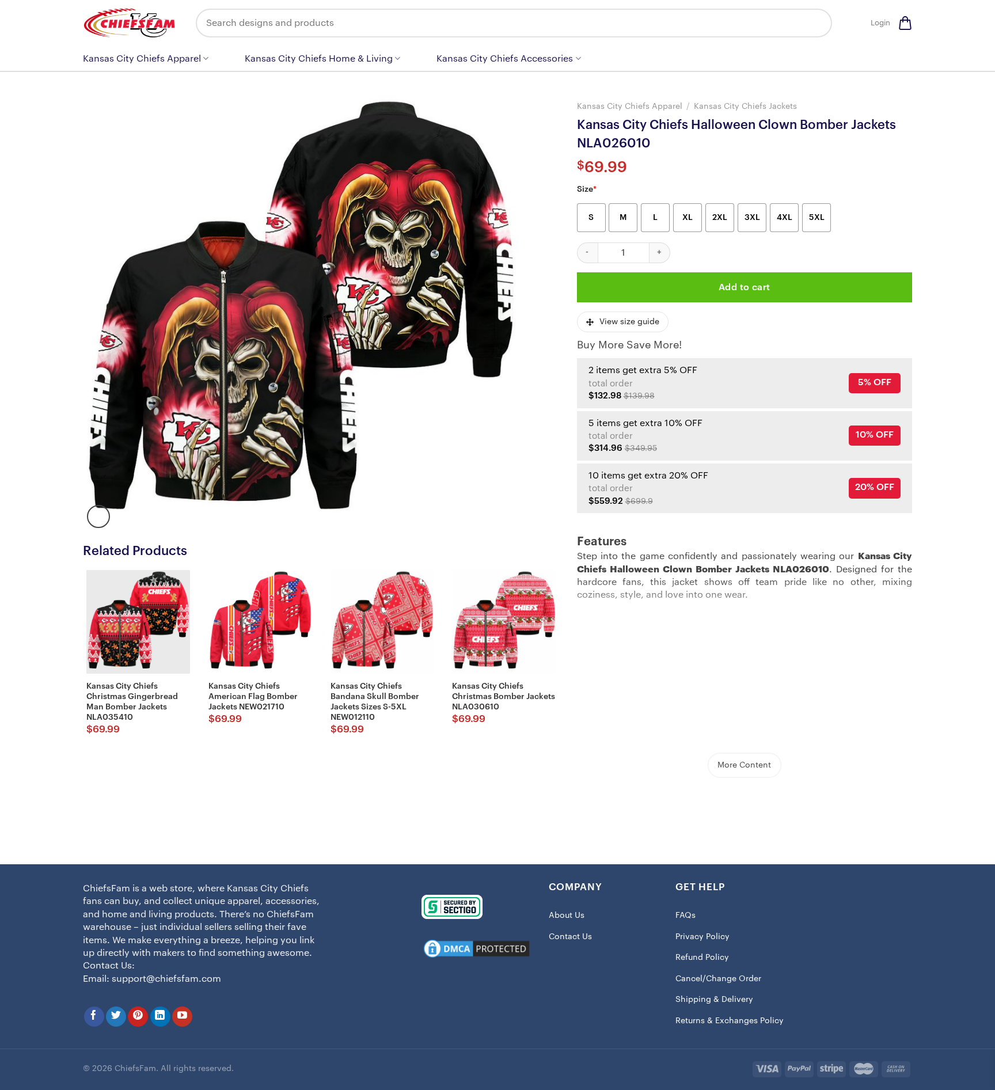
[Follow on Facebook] (94, 1017)
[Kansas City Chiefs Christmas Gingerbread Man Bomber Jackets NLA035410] (138, 622)
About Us (566, 916)
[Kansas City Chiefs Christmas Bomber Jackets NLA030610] (504, 622)
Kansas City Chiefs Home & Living (319, 58)
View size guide (629, 322)
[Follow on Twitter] (116, 1017)
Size (587, 189)
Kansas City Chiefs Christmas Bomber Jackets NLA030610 (503, 696)
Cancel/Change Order (718, 979)
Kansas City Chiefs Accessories (504, 58)
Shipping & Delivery (714, 1000)
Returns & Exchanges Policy (729, 1021)
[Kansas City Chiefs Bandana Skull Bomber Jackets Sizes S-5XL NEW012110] (382, 622)
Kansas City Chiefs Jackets (745, 106)
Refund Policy (702, 958)
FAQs (685, 916)
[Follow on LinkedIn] (160, 1017)
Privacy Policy (702, 937)
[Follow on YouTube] (182, 1017)
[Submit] (815, 23)
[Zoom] (98, 516)
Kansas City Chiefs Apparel (142, 58)
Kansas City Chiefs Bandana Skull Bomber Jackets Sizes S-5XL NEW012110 (375, 702)
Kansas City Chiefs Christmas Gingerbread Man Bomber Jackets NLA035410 (132, 702)
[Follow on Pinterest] (138, 1017)
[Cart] (905, 23)
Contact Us (570, 937)
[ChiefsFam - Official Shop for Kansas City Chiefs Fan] (131, 22)
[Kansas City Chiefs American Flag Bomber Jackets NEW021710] (260, 622)
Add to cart (744, 287)
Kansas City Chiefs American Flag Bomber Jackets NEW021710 (253, 696)
